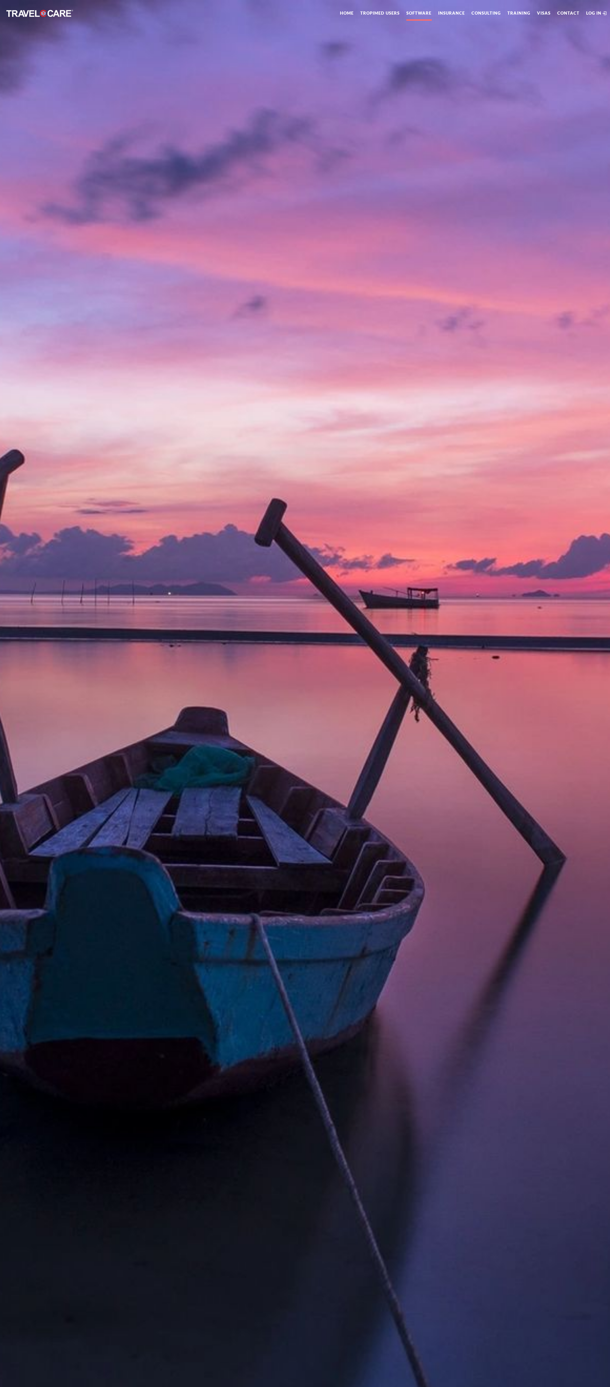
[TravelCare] (39, 13)
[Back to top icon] (579, 1374)
